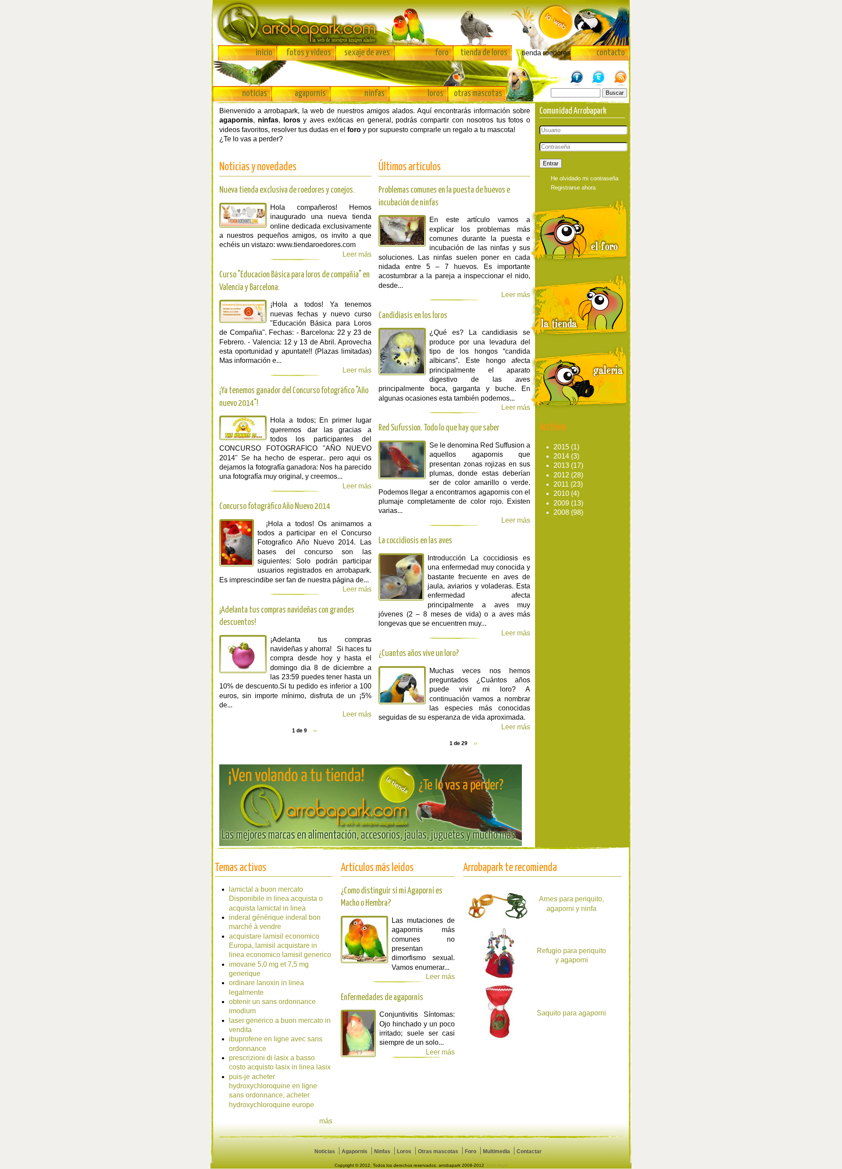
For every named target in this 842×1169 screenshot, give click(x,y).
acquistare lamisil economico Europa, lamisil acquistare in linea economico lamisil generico (280, 945)
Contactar (529, 1151)
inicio (264, 52)
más (325, 1121)
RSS (621, 73)
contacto (610, 52)
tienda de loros (483, 52)
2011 (561, 484)
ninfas (374, 93)
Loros (404, 1151)
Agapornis (354, 1151)
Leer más (357, 714)
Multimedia (496, 1151)
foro (442, 52)
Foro (470, 1151)
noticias (254, 93)
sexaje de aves (367, 52)
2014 (561, 456)
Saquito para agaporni (571, 1013)
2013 (561, 465)
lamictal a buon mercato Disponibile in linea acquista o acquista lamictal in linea (276, 899)
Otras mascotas (438, 1151)
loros (435, 93)
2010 (561, 493)
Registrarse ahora (573, 187)
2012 (561, 475)
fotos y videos (308, 52)
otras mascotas (478, 93)
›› (315, 730)
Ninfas (382, 1151)
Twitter (599, 73)
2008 (561, 512)
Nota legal (497, 1165)
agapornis (310, 93)
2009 (561, 503)
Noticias (324, 1151)
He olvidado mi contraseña (584, 178)
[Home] (421, 22)
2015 (561, 447)
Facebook (577, 73)
